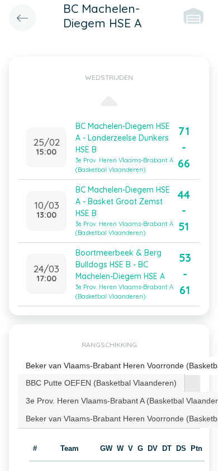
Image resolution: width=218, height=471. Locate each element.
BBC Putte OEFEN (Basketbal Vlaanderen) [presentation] (101, 382)
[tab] (101, 383)
